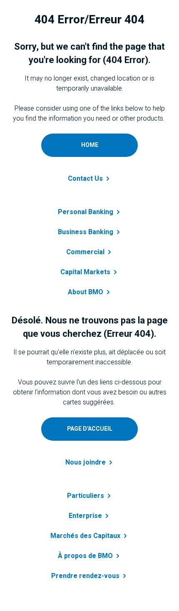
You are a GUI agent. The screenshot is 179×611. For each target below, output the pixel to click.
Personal (85, 212)
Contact (85, 179)
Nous (85, 462)
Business (85, 232)
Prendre (85, 576)
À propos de (85, 556)
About (85, 292)
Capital (85, 272)
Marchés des (85, 536)
